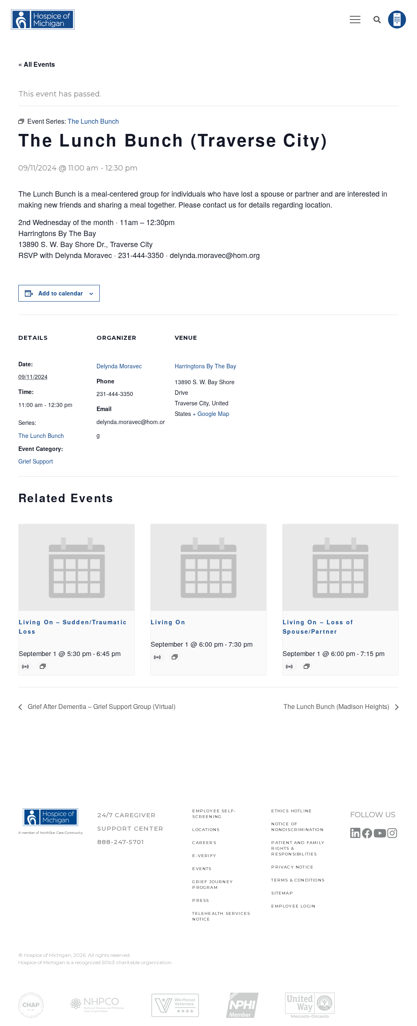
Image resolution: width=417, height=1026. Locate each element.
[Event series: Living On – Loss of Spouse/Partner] (306, 666)
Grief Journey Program (212, 884)
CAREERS (204, 842)
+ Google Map (211, 413)
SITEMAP (282, 893)
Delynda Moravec (119, 366)
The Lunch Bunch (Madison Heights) (337, 706)
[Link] (43, 19)
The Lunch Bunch (41, 435)
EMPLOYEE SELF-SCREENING (214, 813)
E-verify (204, 855)
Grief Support (35, 461)
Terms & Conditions (298, 880)
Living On (168, 622)
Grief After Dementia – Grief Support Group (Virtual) (101, 706)
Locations (205, 829)
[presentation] (76, 567)
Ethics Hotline (291, 811)
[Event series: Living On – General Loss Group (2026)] (175, 656)
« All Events (36, 64)
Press (200, 900)
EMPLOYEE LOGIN (293, 906)
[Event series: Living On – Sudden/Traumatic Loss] (43, 666)
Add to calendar (60, 293)
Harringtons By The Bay (205, 366)
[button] (377, 19)
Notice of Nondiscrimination (297, 826)
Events (201, 868)
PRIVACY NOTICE (292, 867)
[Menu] (355, 19)
